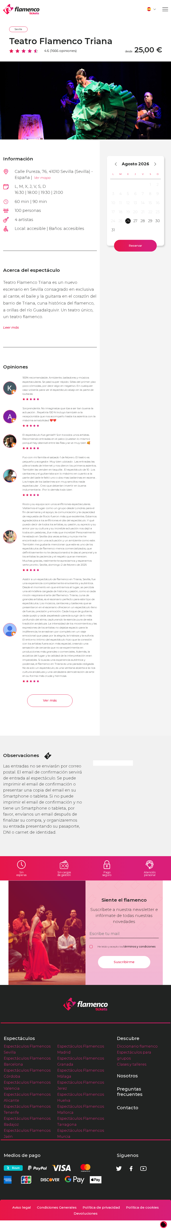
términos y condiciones (139, 946)
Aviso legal (21, 1207)
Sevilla (18, 29)
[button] (151, 9)
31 (113, 230)
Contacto (127, 1107)
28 (142, 221)
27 (135, 221)
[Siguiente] (153, 164)
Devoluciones (86, 1213)
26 (128, 221)
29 (150, 221)
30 (157, 221)
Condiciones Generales (57, 1207)
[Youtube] (143, 1168)
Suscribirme (124, 962)
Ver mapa (42, 178)
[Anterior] (118, 164)
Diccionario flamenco (137, 1046)
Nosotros (127, 1076)
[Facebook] (131, 1168)
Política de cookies (142, 1207)
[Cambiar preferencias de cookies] (163, 1224)
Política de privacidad (101, 1207)
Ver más (50, 700)
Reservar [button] (135, 245)
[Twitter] (119, 1168)
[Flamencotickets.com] (21, 9)
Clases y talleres (131, 1064)
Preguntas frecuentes (129, 1091)
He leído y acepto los (126, 946)
